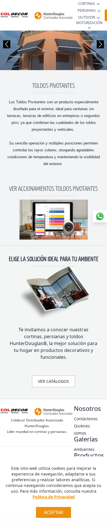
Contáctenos (86, 418)
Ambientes (84, 449)
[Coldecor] (14, 15)
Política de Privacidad (54, 497)
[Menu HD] (89, 35)
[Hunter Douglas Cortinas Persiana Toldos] (52, 15)
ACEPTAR (53, 512)
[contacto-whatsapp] (99, 216)
